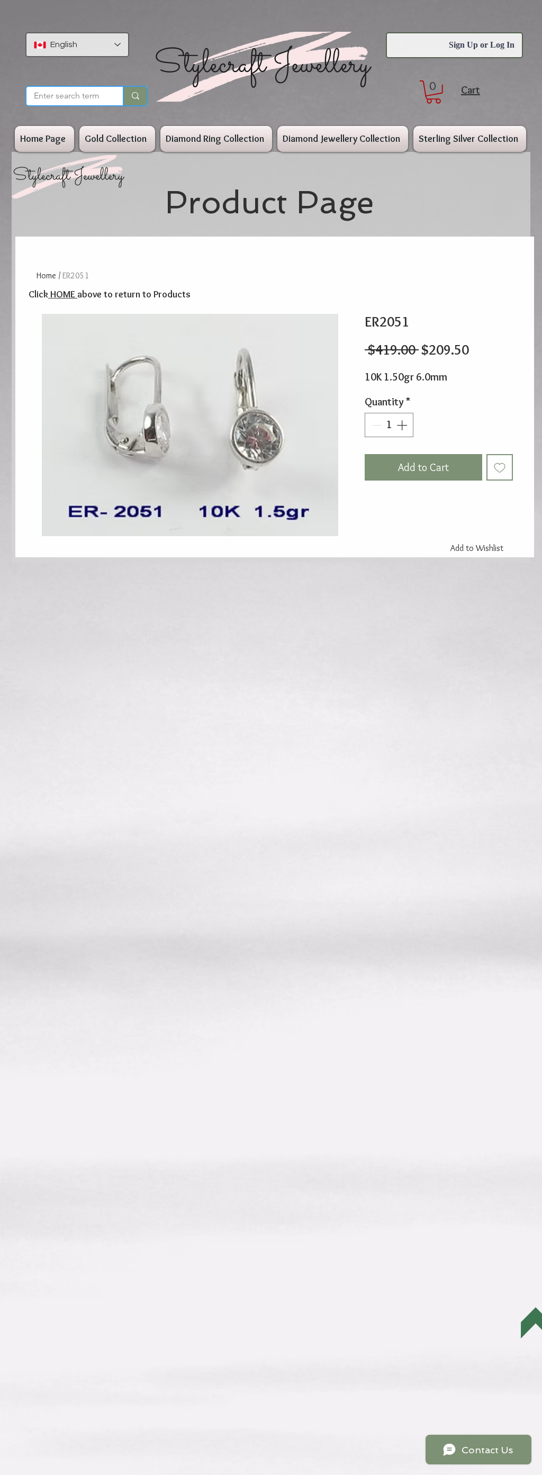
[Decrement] (375, 425)
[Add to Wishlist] (499, 467)
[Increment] (403, 425)
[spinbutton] (389, 425)
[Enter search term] (135, 96)
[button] (433, 92)
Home (46, 275)
